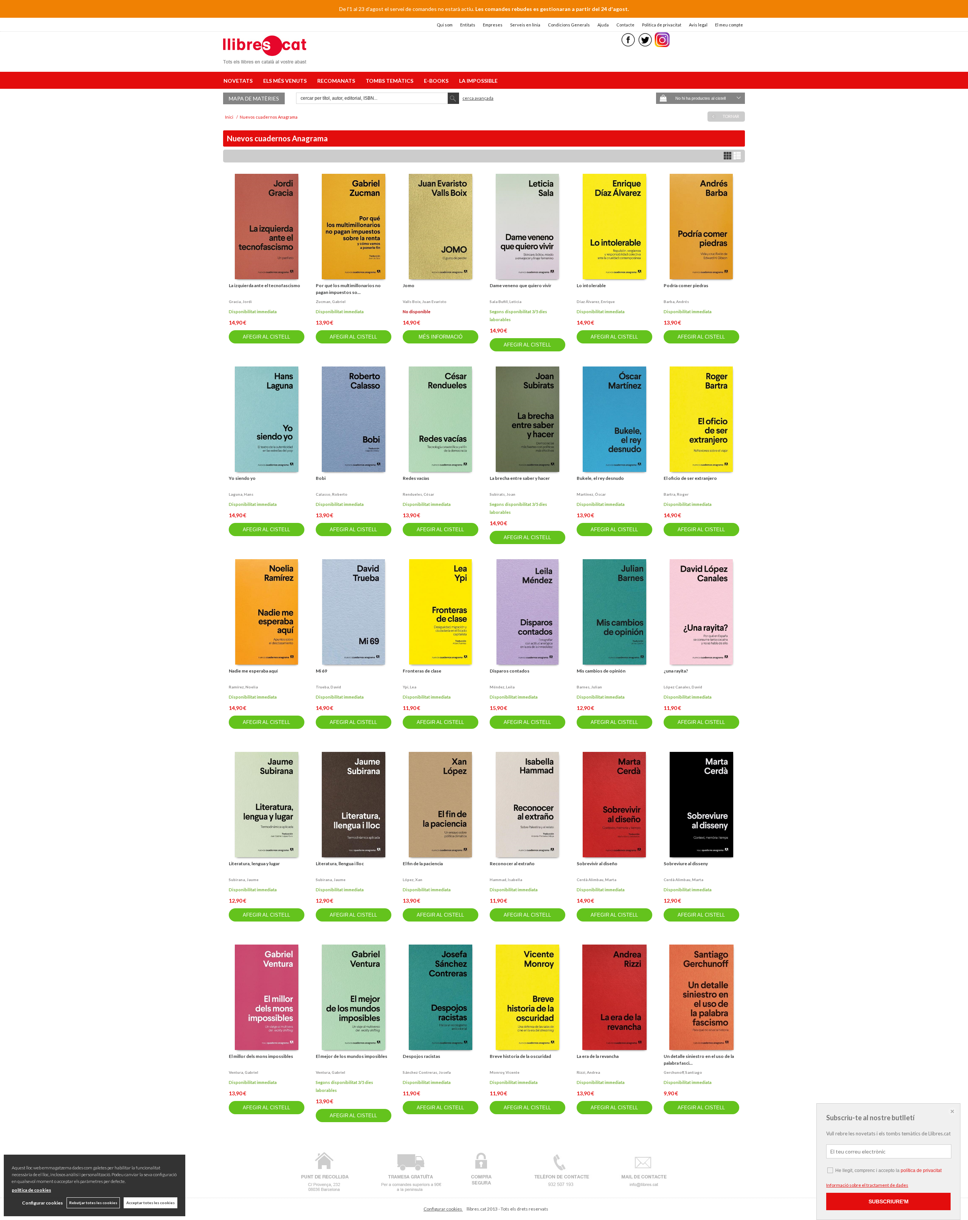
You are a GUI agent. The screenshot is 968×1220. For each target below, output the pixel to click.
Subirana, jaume (244, 879)
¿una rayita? (676, 671)
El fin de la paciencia (423, 863)
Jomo (408, 285)
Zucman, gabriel (331, 301)
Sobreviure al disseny (686, 863)
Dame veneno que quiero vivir (520, 285)
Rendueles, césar (418, 494)
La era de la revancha (598, 1056)
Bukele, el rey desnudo (600, 478)
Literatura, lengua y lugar (254, 863)
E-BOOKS (437, 80)
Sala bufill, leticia (505, 301)
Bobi (321, 478)
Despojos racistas (421, 1056)
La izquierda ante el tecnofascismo (264, 285)
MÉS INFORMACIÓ (440, 337)
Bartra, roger (676, 494)
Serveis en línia (525, 24)
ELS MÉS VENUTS (286, 80)
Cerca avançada (477, 98)
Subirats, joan (502, 494)
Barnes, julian (589, 687)
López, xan (412, 879)
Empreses (493, 24)
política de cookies (31, 1190)
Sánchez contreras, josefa (427, 1072)
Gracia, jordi (240, 301)
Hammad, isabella (506, 879)
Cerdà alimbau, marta (596, 879)
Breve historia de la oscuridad (520, 1056)
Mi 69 (321, 671)
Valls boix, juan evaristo (425, 301)
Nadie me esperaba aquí (253, 671)
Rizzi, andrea (588, 1072)
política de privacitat (921, 1170)
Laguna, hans (241, 494)
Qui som (445, 24)
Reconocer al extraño (512, 863)
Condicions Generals (569, 24)
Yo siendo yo (242, 478)
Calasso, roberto (331, 494)
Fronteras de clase (422, 671)
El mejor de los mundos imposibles (351, 1056)
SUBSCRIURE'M (889, 1201)
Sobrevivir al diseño (597, 863)
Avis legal (698, 24)
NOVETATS (239, 80)
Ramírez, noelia (243, 687)
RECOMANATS (337, 80)
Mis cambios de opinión (601, 671)
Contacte (625, 24)
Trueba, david (328, 687)
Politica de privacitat (661, 24)
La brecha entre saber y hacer (520, 478)
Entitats (467, 24)
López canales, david (683, 687)
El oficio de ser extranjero (690, 478)
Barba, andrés (676, 301)
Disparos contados (509, 671)
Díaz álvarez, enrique (596, 301)
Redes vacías (416, 478)
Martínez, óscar (591, 494)
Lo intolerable (591, 285)
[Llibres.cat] (264, 58)
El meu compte (729, 24)
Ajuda (603, 24)
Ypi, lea (409, 687)
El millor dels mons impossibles (261, 1056)
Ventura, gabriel (243, 1072)
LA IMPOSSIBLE (478, 80)
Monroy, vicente (505, 1072)
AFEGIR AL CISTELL (266, 337)
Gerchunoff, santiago (683, 1072)
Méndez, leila (502, 687)
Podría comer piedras (686, 285)
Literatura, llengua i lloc (340, 863)
